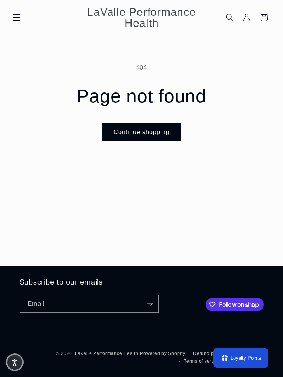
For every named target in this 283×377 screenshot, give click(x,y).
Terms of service (202, 361)
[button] (16, 17)
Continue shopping (141, 132)
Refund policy (208, 353)
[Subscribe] (149, 304)
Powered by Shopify (162, 353)
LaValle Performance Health (106, 353)
